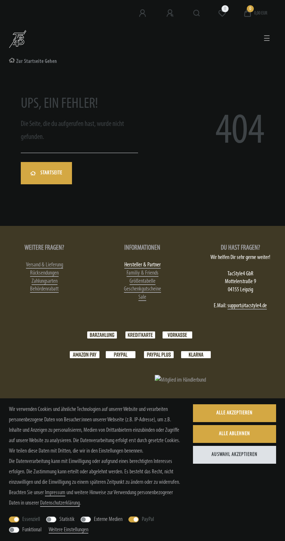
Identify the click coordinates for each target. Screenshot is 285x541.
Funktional (32, 530)
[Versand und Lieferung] (196, 354)
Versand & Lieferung (44, 265)
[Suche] (197, 13)
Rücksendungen (44, 273)
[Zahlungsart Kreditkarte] (140, 335)
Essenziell (31, 519)
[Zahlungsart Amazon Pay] (84, 354)
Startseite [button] (51, 173)
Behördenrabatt (44, 289)
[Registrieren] (170, 13)
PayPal (148, 519)
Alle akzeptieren (234, 413)
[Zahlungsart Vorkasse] (177, 335)
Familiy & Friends (142, 273)
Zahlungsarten (45, 281)
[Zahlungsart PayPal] (120, 354)
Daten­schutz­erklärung (60, 503)
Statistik (67, 519)
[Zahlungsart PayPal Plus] (159, 354)
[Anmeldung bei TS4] (143, 13)
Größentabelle (142, 281)
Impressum (55, 493)
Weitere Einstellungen (68, 530)
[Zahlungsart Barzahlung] (102, 335)
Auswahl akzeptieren (235, 454)
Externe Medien (108, 519)
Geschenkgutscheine (142, 289)
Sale (142, 297)
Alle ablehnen (234, 434)
